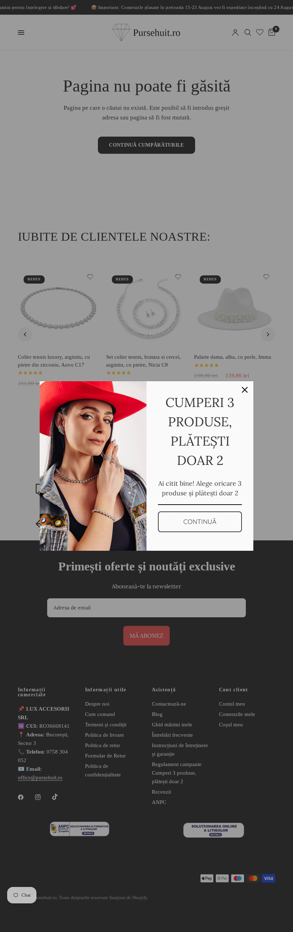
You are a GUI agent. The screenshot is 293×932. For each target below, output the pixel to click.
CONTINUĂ (200, 521)
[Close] (244, 389)
